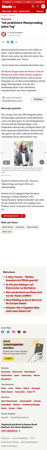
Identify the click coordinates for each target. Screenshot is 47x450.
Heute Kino (20, 392)
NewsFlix (39, 2)
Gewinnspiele (26, 401)
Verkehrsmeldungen (31, 405)
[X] (8, 332)
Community (26, 375)
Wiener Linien (6, 232)
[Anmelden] (37, 6)
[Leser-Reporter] (33, 6)
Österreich (6, 11)
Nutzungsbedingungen (29, 442)
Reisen (12, 408)
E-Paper (7, 2)
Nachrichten (6, 375)
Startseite (4, 15)
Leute (10, 388)
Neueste (40, 11)
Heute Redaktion (16, 33)
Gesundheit (6, 405)
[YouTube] (24, 332)
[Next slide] (44, 152)
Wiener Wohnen (7, 227)
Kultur (18, 388)
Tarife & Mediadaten (20, 438)
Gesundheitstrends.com (20, 417)
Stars (3, 388)
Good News (20, 227)
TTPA (32, 438)
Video (19, 408)
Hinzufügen (38, 99)
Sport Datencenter (9, 401)
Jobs (28, 2)
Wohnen (16, 405)
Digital (26, 388)
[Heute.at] (7, 6)
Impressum (5, 438)
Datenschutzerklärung (10, 442)
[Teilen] (16, 42)
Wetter (37, 375)
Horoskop (35, 388)
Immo (18, 2)
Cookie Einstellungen (9, 446)
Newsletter (6, 379)
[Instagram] (13, 332)
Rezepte (37, 401)
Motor (4, 408)
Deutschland (29, 372)
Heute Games (7, 392)
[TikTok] (19, 332)
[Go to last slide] (2, 152)
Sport (15, 11)
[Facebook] (12, 42)
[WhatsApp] (8, 42)
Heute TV (31, 392)
